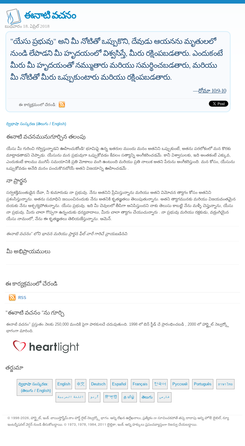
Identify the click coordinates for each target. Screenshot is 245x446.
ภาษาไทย (225, 384)
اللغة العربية (70, 397)
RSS (22, 297)
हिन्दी (111, 397)
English (63, 384)
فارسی (164, 397)
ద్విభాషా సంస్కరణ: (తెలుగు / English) (35, 387)
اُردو (94, 397)
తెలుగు (147, 397)
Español (119, 384)
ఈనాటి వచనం (50, 14)
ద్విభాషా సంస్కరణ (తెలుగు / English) (36, 124)
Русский (179, 384)
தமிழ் (129, 397)
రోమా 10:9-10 (212, 90)
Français (140, 384)
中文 (81, 384)
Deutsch (98, 384)
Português (203, 384)
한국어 (160, 384)
